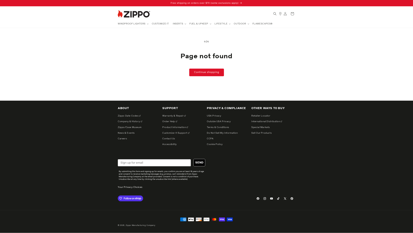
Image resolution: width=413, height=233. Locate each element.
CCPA (210, 139)
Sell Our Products (261, 133)
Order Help (169, 121)
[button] (133, 23)
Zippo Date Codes (128, 116)
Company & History (129, 121)
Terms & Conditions (218, 127)
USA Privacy (214, 116)
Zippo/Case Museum (129, 127)
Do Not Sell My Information (222, 133)
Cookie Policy (215, 144)
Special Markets (260, 127)
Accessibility (169, 144)
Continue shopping (206, 72)
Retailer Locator (260, 116)
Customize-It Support (175, 133)
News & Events (126, 133)
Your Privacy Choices (130, 187)
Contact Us (168, 139)
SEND (199, 162)
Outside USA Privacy (219, 121)
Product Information (174, 127)
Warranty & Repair (173, 116)
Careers (122, 139)
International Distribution (266, 121)
